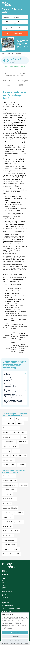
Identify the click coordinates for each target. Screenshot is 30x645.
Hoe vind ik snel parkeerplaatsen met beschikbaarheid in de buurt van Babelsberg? (13, 401)
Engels (3, 582)
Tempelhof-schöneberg (18, 432)
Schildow (5, 455)
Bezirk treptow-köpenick (19, 455)
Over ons (4, 594)
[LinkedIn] (10, 571)
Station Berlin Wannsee (9, 485)
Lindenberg (22, 464)
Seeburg (19, 423)
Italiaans (4, 587)
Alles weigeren (15, 636)
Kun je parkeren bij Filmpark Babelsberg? (12, 374)
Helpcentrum (5, 597)
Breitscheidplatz (7, 517)
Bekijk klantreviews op (15, 66)
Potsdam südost (7, 419)
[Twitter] (7, 571)
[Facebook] (3, 571)
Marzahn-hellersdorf (9, 464)
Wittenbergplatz (7, 526)
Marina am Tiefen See (9, 480)
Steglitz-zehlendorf (21, 419)
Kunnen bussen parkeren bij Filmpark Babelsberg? (12, 390)
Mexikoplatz (23, 485)
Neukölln (16, 437)
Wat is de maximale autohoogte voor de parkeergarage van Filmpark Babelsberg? (13, 385)
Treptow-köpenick (8, 460)
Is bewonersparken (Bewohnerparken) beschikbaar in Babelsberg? (13, 396)
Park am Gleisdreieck (9, 540)
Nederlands (4, 588)
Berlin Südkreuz (18, 512)
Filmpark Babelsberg (9, 476)
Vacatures (4, 599)
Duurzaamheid (5, 602)
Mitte (24, 437)
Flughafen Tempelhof (9, 544)
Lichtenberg (6, 451)
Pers (3, 600)
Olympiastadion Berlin (9, 489)
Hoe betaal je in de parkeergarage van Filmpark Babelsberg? (12, 379)
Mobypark (4, 53)
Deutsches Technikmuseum (11, 549)
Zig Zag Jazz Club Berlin (10, 508)
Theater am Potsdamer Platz (11, 554)
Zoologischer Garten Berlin (10, 531)
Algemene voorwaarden (7, 605)
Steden (8, 53)
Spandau (5, 432)
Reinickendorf (22, 441)
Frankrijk (4, 585)
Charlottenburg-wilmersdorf (11, 428)
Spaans (4, 584)
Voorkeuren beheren (15, 640)
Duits (3, 580)
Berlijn (13, 53)
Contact (26, 643)
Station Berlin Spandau (9, 499)
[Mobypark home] (6, 4)
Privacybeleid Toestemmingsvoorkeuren (11, 608)
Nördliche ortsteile (8, 423)
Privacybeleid (5, 607)
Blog (3, 595)
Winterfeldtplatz (7, 535)
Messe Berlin (7, 503)
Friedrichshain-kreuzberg (10, 446)
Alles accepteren (15, 632)
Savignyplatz (6, 512)
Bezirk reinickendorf (8, 441)
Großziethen (6, 437)
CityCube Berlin (7, 494)
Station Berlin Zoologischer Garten (13, 522)
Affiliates (4, 603)
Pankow (16, 451)
